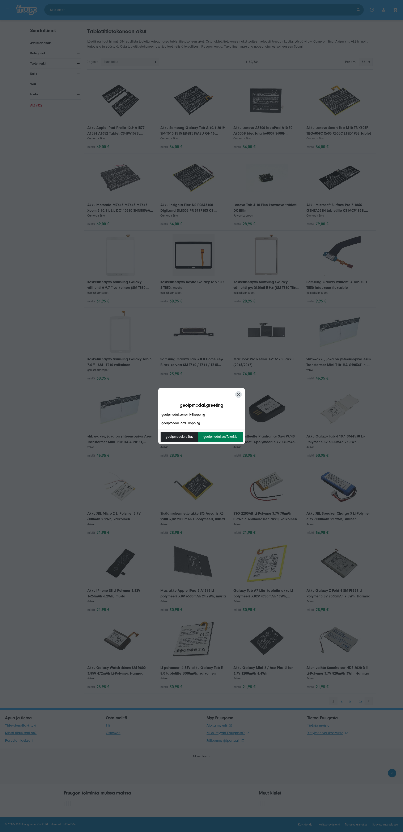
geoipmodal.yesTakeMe (220, 437)
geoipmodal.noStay (179, 437)
